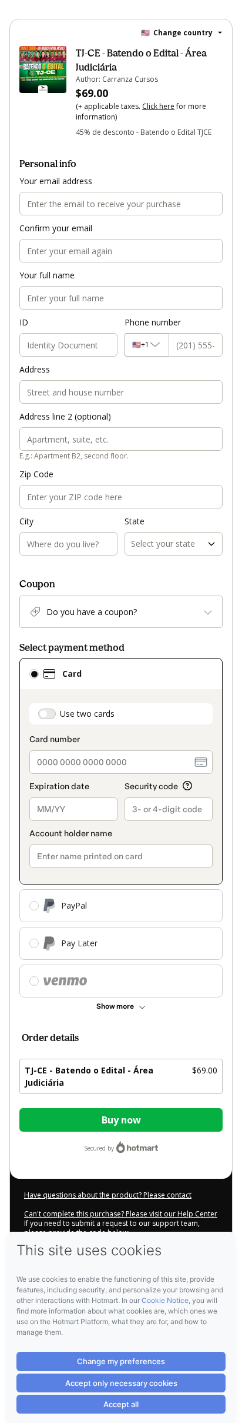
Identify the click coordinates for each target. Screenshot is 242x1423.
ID (23, 322)
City (26, 521)
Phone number (153, 322)
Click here (158, 106)
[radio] (34, 674)
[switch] (47, 714)
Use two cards (87, 713)
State (134, 521)
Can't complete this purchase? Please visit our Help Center (120, 1214)
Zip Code (36, 474)
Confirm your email (55, 228)
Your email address (55, 181)
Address (34, 369)
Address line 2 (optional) (65, 416)
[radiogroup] (121, 828)
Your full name (47, 275)
